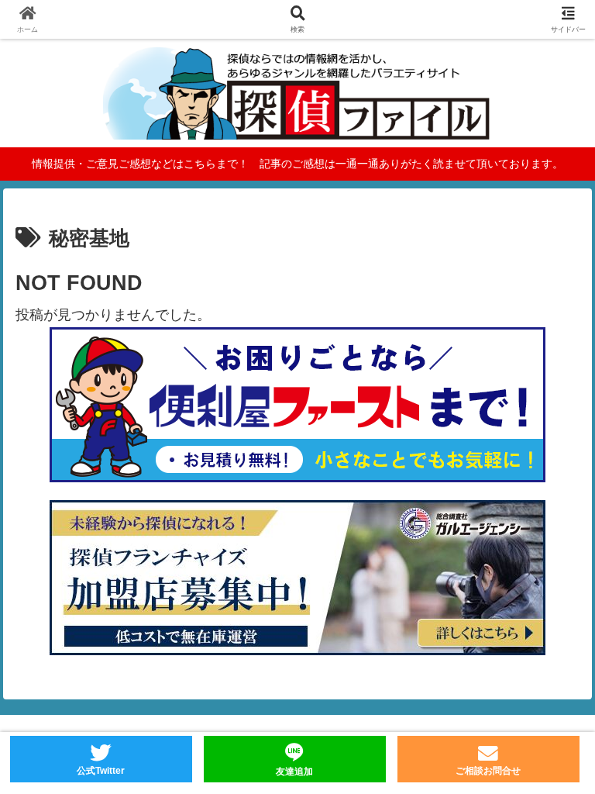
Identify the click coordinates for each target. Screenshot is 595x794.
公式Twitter (101, 770)
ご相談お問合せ (488, 770)
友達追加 (294, 771)
